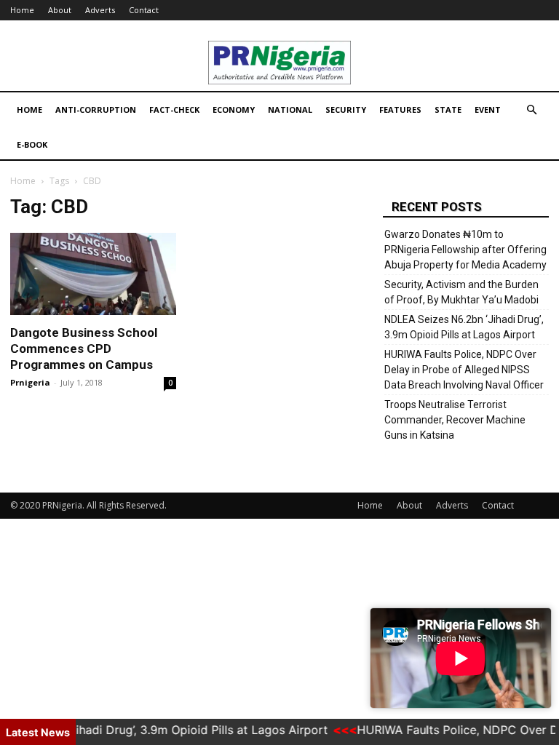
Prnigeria (30, 382)
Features (400, 109)
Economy (234, 109)
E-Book (32, 144)
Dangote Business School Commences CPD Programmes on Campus (83, 348)
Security (345, 109)
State (448, 109)
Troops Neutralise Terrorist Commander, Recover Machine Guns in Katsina (455, 420)
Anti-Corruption (95, 109)
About (59, 9)
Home (22, 9)
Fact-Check (174, 109)
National (290, 109)
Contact (144, 9)
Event (488, 109)
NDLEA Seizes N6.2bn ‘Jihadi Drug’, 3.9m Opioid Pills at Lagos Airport (464, 327)
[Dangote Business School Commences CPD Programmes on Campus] (93, 274)
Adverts (100, 9)
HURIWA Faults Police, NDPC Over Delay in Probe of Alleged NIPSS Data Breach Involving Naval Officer (464, 369)
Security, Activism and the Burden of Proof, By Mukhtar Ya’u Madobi (461, 292)
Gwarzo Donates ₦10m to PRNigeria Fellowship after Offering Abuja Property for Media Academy (465, 249)
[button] (531, 110)
